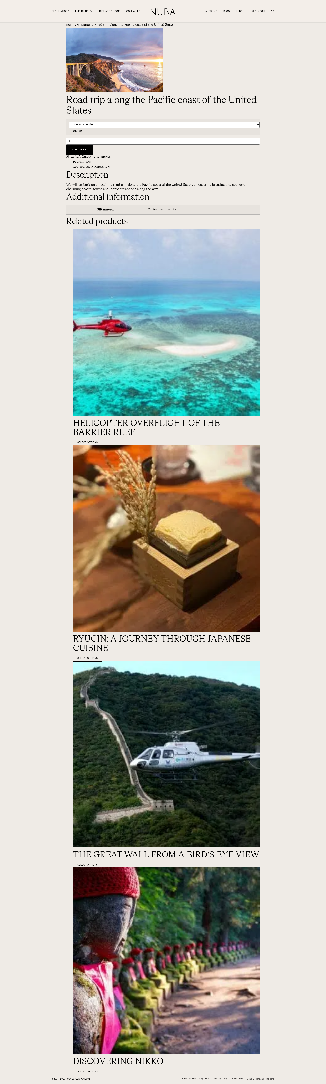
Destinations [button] (60, 11)
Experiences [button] (83, 11)
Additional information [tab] (91, 167)
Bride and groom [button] (109, 11)
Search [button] (260, 11)
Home (70, 25)
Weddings (84, 25)
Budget (241, 11)
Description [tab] (82, 162)
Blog (226, 11)
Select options (87, 442)
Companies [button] (133, 11)
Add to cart (80, 149)
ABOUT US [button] (211, 11)
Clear (77, 131)
